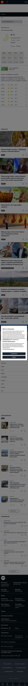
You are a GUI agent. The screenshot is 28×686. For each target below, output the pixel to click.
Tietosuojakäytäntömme (14, 339)
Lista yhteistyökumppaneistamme (8, 349)
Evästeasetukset (14, 353)
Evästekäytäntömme (6, 339)
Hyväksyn (14, 357)
